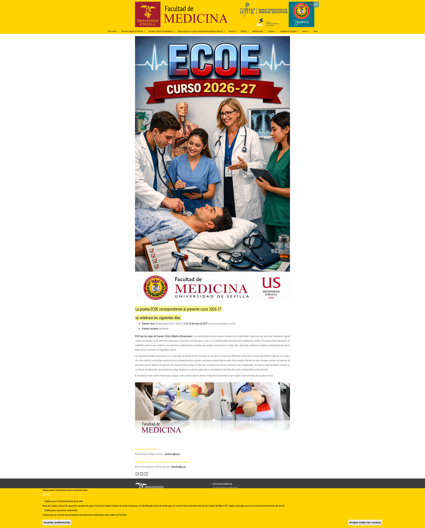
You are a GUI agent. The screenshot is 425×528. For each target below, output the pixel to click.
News (316, 31)
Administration (257, 31)
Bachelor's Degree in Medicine (132, 31)
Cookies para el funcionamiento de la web (63, 501)
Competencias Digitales (288, 31)
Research (232, 31)
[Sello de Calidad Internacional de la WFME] (276, 15)
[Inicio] (196, 15)
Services (305, 31)
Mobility (243, 31)
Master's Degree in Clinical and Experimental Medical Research (200, 31)
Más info (46, 494)
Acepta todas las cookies (365, 522)
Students (271, 31)
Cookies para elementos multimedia (60, 510)
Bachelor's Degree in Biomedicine (161, 31)
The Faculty (111, 31)
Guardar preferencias (56, 522)
